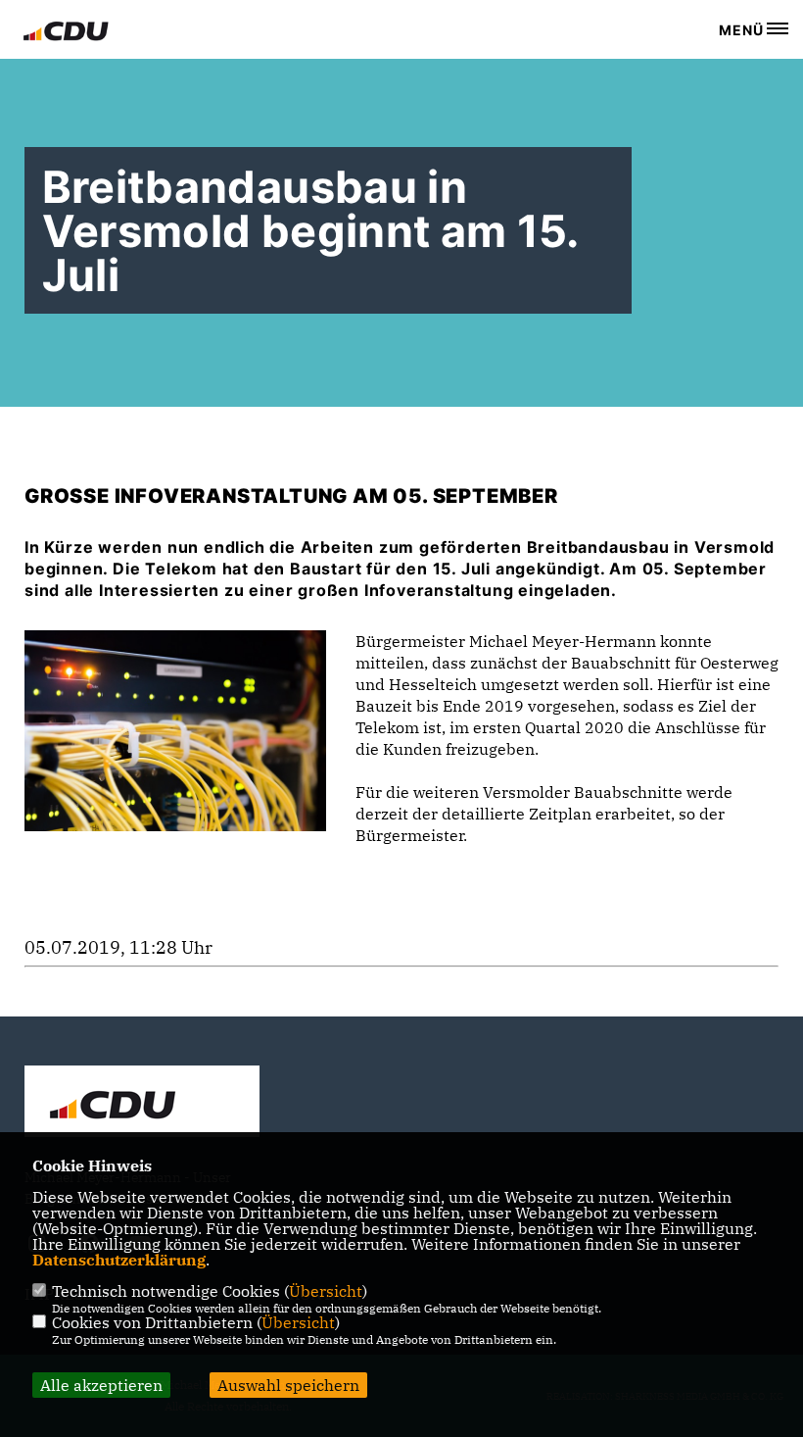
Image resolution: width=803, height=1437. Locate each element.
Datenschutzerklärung (119, 1259)
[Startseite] (142, 1103)
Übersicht (325, 1291)
